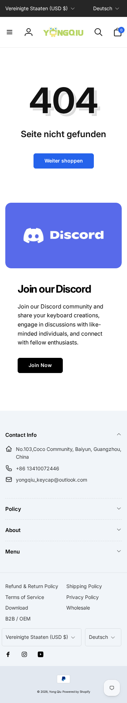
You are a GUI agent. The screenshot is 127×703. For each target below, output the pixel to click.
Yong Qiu (55, 691)
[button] (9, 32)
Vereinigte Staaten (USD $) (36, 8)
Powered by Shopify (76, 691)
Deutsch (102, 8)
